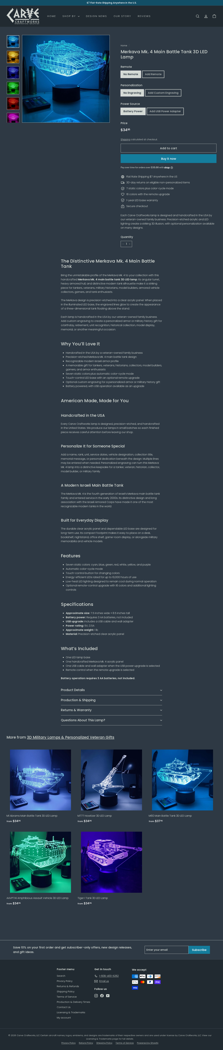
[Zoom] (66, 78)
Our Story (122, 16)
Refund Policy (86, 1042)
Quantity (127, 237)
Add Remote (153, 74)
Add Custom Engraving (163, 93)
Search (61, 975)
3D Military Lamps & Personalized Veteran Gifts (70, 737)
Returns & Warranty (76, 710)
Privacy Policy (64, 981)
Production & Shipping (78, 700)
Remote (126, 67)
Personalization (131, 85)
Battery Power (133, 111)
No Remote (130, 74)
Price (124, 123)
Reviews (144, 16)
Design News (96, 16)
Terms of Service (67, 996)
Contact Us (64, 1007)
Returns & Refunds (68, 986)
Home (51, 16)
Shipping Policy (65, 991)
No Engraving (132, 93)
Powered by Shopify (147, 1042)
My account (64, 1017)
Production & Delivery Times (73, 1002)
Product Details (73, 690)
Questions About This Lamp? (83, 720)
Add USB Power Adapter (165, 111)
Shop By (70, 16)
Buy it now (168, 159)
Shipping (125, 139)
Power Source (130, 104)
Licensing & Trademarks (71, 1012)
